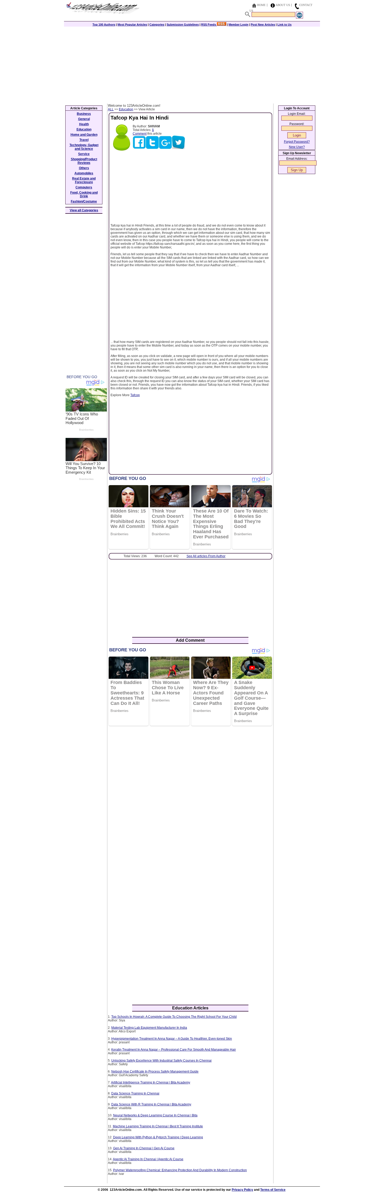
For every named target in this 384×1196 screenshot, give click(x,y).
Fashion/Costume (84, 201)
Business (84, 114)
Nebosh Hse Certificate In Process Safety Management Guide (155, 1071)
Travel (84, 140)
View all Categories (84, 210)
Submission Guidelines (183, 24)
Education (126, 109)
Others (84, 168)
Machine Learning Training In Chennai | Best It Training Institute (158, 1126)
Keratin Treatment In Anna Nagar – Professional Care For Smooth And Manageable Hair (173, 1049)
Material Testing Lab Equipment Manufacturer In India (149, 1028)
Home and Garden (84, 134)
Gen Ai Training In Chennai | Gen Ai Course (143, 1148)
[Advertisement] (192, 64)
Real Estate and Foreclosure (84, 180)
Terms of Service (273, 1190)
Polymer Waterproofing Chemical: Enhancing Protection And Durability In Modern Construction (180, 1170)
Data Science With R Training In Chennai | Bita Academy (151, 1104)
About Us (283, 5)
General (84, 119)
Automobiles (83, 173)
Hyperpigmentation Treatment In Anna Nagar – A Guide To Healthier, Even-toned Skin (171, 1038)
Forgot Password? (297, 142)
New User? (297, 147)
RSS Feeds (209, 24)
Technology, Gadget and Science (83, 147)
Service (84, 154)
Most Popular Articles (132, 24)
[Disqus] (190, 797)
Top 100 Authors (103, 24)
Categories (156, 24)
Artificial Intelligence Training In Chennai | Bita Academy (150, 1082)
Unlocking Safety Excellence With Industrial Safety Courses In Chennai (161, 1060)
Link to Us (284, 24)
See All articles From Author (206, 556)
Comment (140, 133)
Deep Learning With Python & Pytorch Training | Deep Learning (158, 1137)
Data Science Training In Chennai (135, 1093)
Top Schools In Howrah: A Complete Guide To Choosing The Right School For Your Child (174, 1017)
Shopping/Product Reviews (84, 161)
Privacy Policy (242, 1190)
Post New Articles (263, 24)
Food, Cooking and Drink (84, 194)
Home (261, 5)
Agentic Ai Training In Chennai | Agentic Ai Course (148, 1159)
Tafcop (135, 395)
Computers (83, 187)
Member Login (238, 24)
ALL (111, 109)
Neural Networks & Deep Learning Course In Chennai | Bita (155, 1115)
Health (84, 124)
